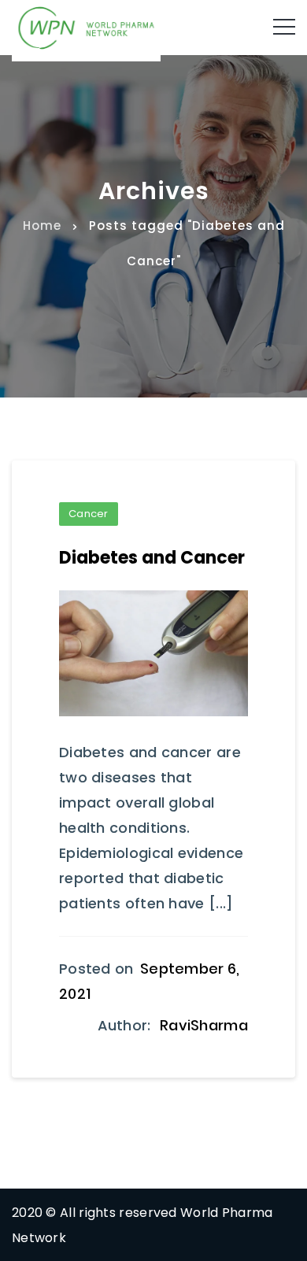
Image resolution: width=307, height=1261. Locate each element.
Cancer (88, 513)
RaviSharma (204, 1025)
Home (42, 225)
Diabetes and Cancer (152, 557)
